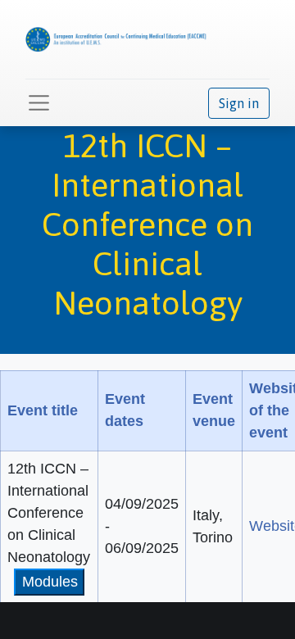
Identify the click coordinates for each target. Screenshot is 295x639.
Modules (50, 581)
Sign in (239, 103)
